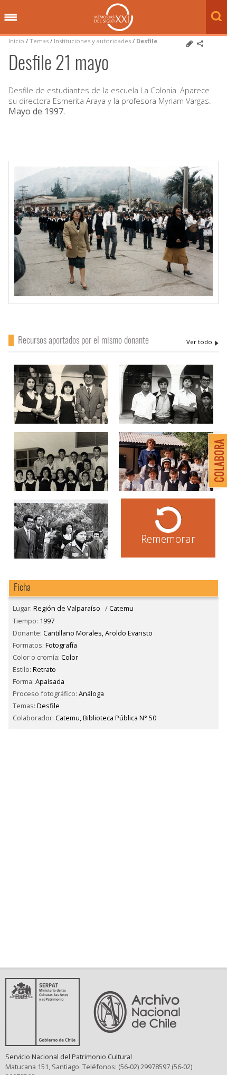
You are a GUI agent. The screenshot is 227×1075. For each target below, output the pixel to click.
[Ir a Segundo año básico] (166, 490)
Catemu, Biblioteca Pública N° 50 (105, 717)
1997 (47, 621)
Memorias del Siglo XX (114, 17)
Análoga (91, 693)
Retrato (44, 669)
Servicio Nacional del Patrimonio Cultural (68, 1056)
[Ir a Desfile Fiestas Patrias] (61, 557)
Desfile (146, 41)
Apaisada (49, 681)
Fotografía (61, 645)
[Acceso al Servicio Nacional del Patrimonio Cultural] (46, 1043)
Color (69, 657)
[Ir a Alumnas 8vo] (61, 422)
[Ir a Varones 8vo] (166, 422)
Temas (39, 41)
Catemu (121, 608)
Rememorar (168, 539)
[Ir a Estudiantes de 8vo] (61, 490)
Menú (10, 18)
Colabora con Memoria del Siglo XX (215, 460)
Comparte (200, 43)
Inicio (16, 41)
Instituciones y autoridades (92, 41)
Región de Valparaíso (66, 608)
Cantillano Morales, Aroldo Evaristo (202, 342)
